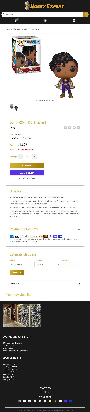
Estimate (17, 272)
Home (8, 29)
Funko (12, 128)
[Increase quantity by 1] (34, 156)
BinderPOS (69, 411)
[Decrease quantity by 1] (20, 156)
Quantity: (13, 157)
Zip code (65, 260)
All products (17, 29)
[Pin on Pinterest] (69, 127)
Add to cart (27, 165)
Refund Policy (15, 284)
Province (39, 260)
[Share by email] (78, 127)
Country (13, 260)
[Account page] (45, 20)
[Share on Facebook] (65, 127)
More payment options (27, 178)
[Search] (86, 14)
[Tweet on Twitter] (74, 127)
